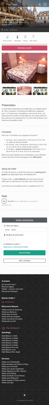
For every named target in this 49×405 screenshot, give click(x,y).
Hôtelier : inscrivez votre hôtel (12, 289)
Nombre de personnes (14, 235)
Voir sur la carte (24, 48)
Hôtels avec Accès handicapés (13, 369)
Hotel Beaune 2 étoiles (10, 338)
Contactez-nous (9, 302)
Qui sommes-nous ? (9, 284)
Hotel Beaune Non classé (11, 352)
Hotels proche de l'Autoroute (12, 309)
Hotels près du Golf (9, 321)
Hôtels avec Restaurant (10, 378)
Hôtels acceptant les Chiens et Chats (15, 364)
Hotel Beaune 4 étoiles (10, 343)
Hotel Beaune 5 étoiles (10, 345)
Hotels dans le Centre (9, 314)
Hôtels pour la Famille (9, 366)
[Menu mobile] (45, 4)
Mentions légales (8, 286)
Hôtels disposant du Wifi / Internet (14, 371)
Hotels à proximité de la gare (12, 319)
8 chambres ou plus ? (12, 244)
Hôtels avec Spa (7, 382)
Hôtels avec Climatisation (11, 362)
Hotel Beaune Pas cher (10, 347)
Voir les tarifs (24, 253)
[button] (40, 4)
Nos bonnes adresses (9, 291)
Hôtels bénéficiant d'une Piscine (13, 375)
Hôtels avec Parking (9, 373)
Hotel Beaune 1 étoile (9, 336)
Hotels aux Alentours (9, 312)
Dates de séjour (12, 225)
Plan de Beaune (12, 328)
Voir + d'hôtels (24, 261)
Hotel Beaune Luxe (8, 349)
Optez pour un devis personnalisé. (16, 247)
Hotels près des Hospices (11, 316)
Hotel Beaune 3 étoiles (10, 340)
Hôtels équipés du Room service (13, 380)
